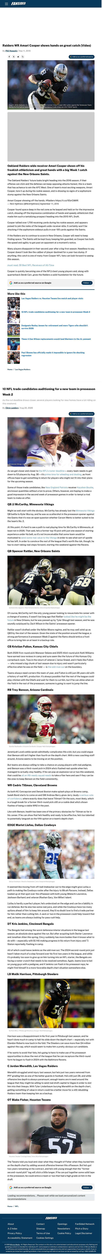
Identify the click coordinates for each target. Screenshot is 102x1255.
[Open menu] (6, 3)
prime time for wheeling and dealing (63, 474)
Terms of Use (43, 1233)
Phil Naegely (11, 51)
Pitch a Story (81, 1228)
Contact (40, 1224)
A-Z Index (12, 1228)
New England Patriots (56, 487)
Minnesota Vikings (85, 510)
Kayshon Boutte (85, 487)
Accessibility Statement (20, 1238)
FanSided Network (84, 1224)
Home (9, 369)
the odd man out (56, 667)
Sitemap (40, 1228)
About (11, 1224)
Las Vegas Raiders (22, 369)
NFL (17, 1206)
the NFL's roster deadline (52, 471)
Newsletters (63, 1228)
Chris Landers (11, 408)
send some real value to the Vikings (39, 537)
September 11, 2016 (49, 203)
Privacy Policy (15, 1233)
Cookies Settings (44, 1238)
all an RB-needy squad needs (36, 775)
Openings (62, 1224)
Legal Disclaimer (83, 1233)
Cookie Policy (64, 1233)
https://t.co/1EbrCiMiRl (66, 200)
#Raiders (50, 200)
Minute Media (15, 1244)
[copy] (22, 56)
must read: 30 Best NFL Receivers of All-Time (30, 265)
